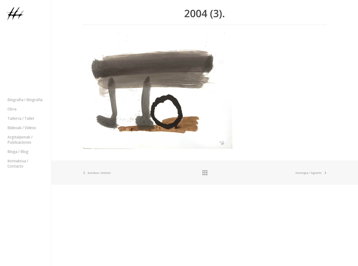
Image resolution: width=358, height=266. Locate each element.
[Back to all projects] (204, 172)
